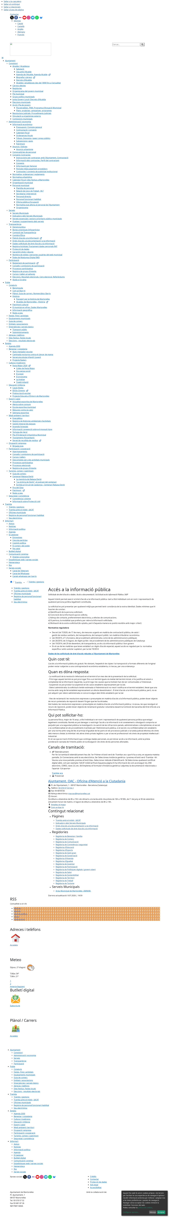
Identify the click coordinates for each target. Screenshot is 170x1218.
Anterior (13, 986)
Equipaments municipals (24, 1075)
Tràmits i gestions (36, 582)
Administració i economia (25, 1055)
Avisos (16, 916)
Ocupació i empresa (22, 1130)
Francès (20, 34)
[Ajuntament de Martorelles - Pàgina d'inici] (30, 49)
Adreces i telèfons (21, 1086)
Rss (15, 1169)
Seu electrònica (20, 602)
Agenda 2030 (19, 1113)
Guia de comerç (21, 1077)
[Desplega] (24, 582)
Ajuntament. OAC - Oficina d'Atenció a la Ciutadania (86, 781)
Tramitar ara (57, 773)
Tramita (18, 582)
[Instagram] (29, 17)
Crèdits (93, 1176)
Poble (12, 1066)
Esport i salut (19, 1124)
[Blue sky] (41, 17)
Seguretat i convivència (24, 1138)
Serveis (17, 1058)
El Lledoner (18, 1155)
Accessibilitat (95, 1187)
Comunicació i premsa (23, 1160)
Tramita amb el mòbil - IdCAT (26, 591)
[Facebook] (16, 17)
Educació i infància (22, 1122)
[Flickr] (20, 17)
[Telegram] (33, 17)
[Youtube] (25, 17)
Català (20, 23)
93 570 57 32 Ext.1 (66, 788)
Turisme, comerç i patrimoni (26, 1135)
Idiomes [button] (17, 21)
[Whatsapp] (37, 17)
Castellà (20, 26)
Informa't (14, 1141)
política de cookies (145, 1207)
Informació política (22, 1149)
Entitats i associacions (23, 1080)
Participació (19, 1063)
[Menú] (2, 58)
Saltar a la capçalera (12, 1)
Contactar (14, 14)
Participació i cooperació (24, 1133)
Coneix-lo (18, 1069)
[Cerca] (142, 44)
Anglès (20, 29)
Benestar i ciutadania (23, 1116)
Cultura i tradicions (22, 1119)
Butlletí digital (20, 1158)
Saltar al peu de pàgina (14, 9)
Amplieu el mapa (58, 804)
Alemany (21, 32)
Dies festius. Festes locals (25, 1088)
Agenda (17, 911)
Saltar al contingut (12, 4)
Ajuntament (15, 1050)
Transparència (20, 1061)
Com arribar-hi (57, 807)
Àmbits (13, 1111)
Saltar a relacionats (12, 7)
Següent (21, 986)
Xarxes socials (20, 1172)
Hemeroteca (19, 1166)
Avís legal (94, 1184)
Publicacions (19, 919)
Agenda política (20, 914)
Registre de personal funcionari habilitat (31, 1105)
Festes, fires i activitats (23, 1072)
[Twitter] (12, 17)
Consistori (18, 1052)
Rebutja (153, 1212)
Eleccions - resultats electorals (27, 1091)
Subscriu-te (15, 1005)
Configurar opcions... (131, 1212)
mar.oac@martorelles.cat (79, 793)
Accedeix (14, 945)
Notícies (17, 908)
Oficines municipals (22, 593)
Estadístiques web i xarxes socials (28, 1163)
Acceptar (161, 1212)
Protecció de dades (98, 1182)
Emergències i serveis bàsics (26, 1083)
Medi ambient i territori (24, 1127)
